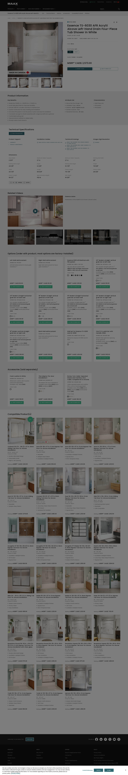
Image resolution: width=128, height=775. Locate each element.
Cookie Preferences (88, 770)
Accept (109, 770)
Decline (98, 770)
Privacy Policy (15, 773)
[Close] (125, 770)
